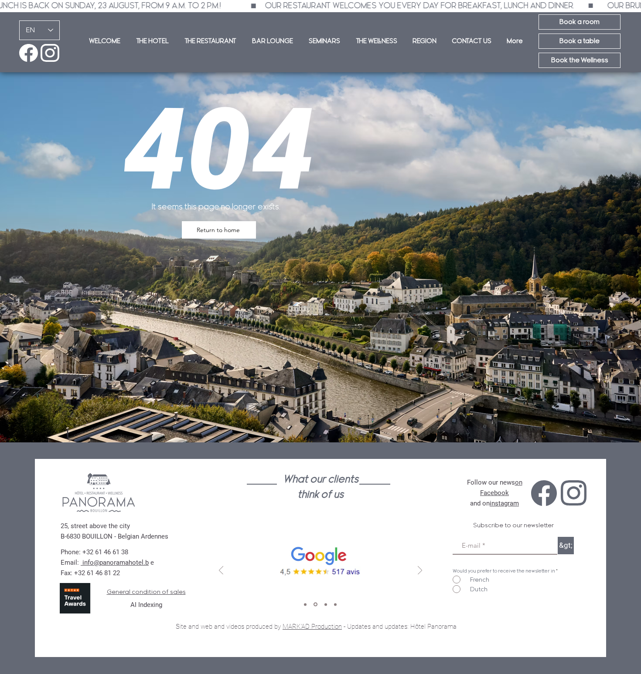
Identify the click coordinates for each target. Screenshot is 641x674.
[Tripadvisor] (305, 604)
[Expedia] (335, 604)
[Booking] (325, 605)
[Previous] (221, 571)
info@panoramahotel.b (115, 562)
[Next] (420, 571)
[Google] (315, 604)
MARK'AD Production (312, 626)
